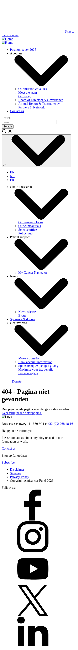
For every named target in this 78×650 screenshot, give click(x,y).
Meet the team (27, 92)
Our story (24, 96)
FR (12, 179)
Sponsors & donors (22, 319)
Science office (27, 229)
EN (12, 172)
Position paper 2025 (23, 49)
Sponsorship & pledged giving (38, 365)
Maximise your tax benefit (35, 369)
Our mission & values (32, 89)
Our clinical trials (29, 226)
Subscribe (8, 462)
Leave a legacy (28, 373)
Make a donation (29, 358)
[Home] (7, 39)
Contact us (17, 111)
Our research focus (30, 222)
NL (12, 176)
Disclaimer (17, 469)
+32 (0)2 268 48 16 (60, 423)
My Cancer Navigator (32, 272)
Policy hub (25, 233)
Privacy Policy (19, 477)
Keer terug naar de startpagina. (22, 413)
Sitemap (15, 473)
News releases (27, 311)
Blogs (22, 315)
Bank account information (35, 362)
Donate (16, 381)
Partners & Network (31, 107)
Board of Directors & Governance (40, 100)
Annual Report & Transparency (39, 103)
